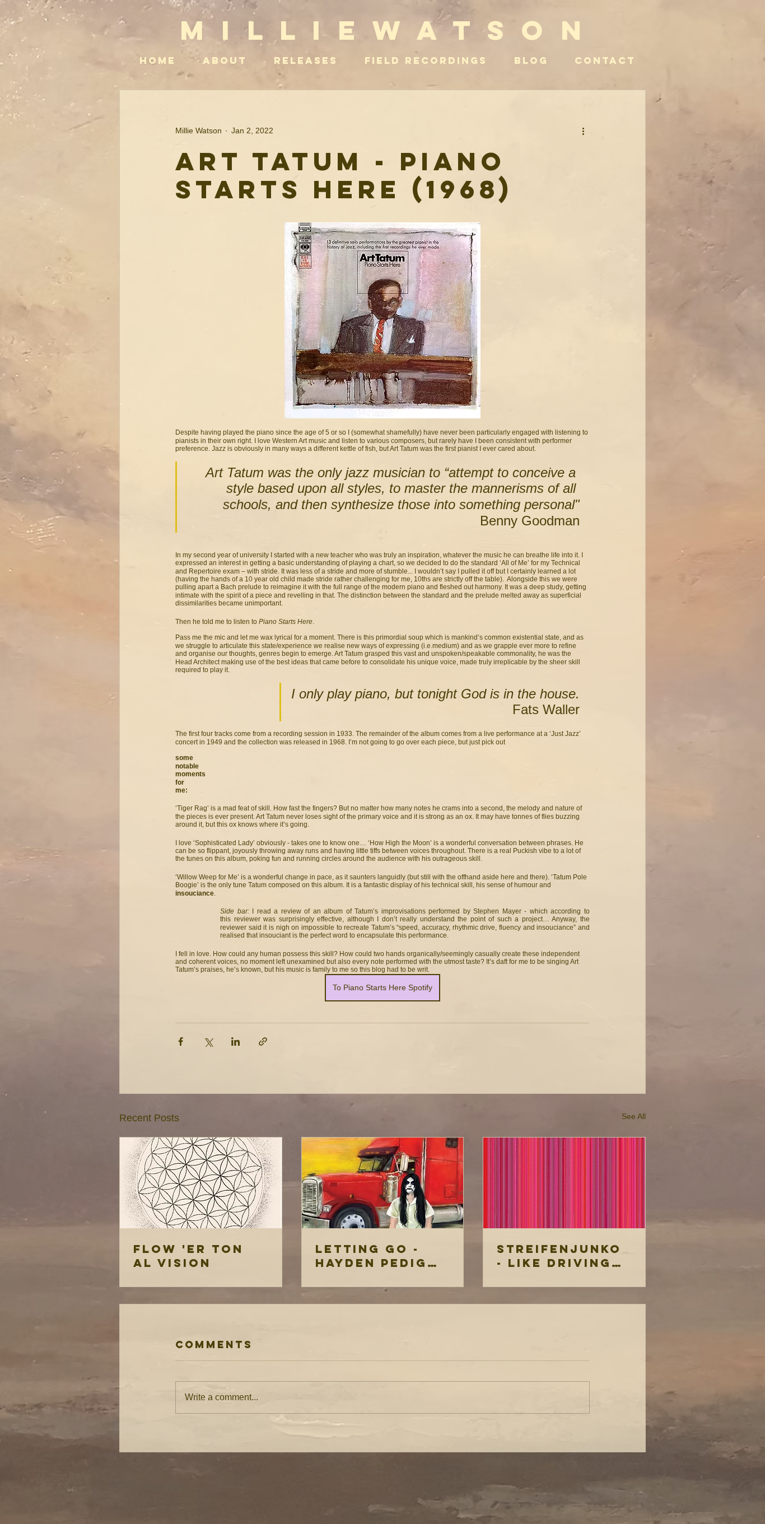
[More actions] (583, 130)
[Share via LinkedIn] (235, 1041)
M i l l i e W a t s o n (383, 30)
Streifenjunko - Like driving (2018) (559, 1256)
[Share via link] (263, 1041)
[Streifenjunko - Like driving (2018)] (564, 1183)
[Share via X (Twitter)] (208, 1041)
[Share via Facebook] (180, 1041)
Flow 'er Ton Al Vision (188, 1256)
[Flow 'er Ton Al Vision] (201, 1183)
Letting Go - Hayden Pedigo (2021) (377, 1256)
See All (634, 1116)
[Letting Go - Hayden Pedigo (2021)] (383, 1183)
